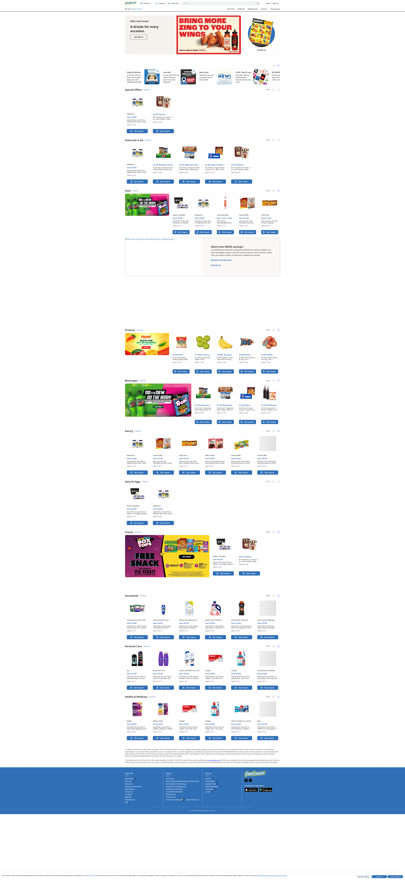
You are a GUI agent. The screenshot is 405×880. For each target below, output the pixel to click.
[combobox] (220, 3)
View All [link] (147, 90)
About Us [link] (208, 718)
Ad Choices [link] (170, 718)
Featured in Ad (134, 140)
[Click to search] (258, 3)
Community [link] (209, 729)
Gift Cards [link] (128, 721)
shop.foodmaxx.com (213, 700)
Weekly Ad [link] (128, 724)
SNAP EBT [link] (128, 737)
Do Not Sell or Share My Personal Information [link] (182, 721)
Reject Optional (395, 876)
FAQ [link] (126, 742)
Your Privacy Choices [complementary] (182, 739)
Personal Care (133, 586)
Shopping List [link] (130, 739)
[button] (137, 114)
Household (131, 535)
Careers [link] (208, 731)
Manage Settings (363, 876)
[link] (130, 3)
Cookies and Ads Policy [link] (174, 729)
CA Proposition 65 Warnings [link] (176, 724)
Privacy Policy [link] (171, 734)
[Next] (278, 65)
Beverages (131, 331)
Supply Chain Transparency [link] (176, 726)
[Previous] (274, 65)
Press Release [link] (210, 721)
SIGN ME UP (216, 265)
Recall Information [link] (212, 726)
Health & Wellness (136, 636)
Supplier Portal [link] (210, 724)
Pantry (129, 382)
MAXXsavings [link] (129, 729)
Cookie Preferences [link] (192, 739)
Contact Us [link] (129, 731)
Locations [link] (128, 734)
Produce (130, 281)
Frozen (129, 483)
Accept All (379, 876)
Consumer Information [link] (133, 726)
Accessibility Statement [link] (174, 731)
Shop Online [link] (129, 718)
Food (128, 190)
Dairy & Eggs (132, 432)
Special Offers (133, 89)
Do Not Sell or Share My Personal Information (272, 875)
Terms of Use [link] (171, 737)
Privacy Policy (89, 875)
